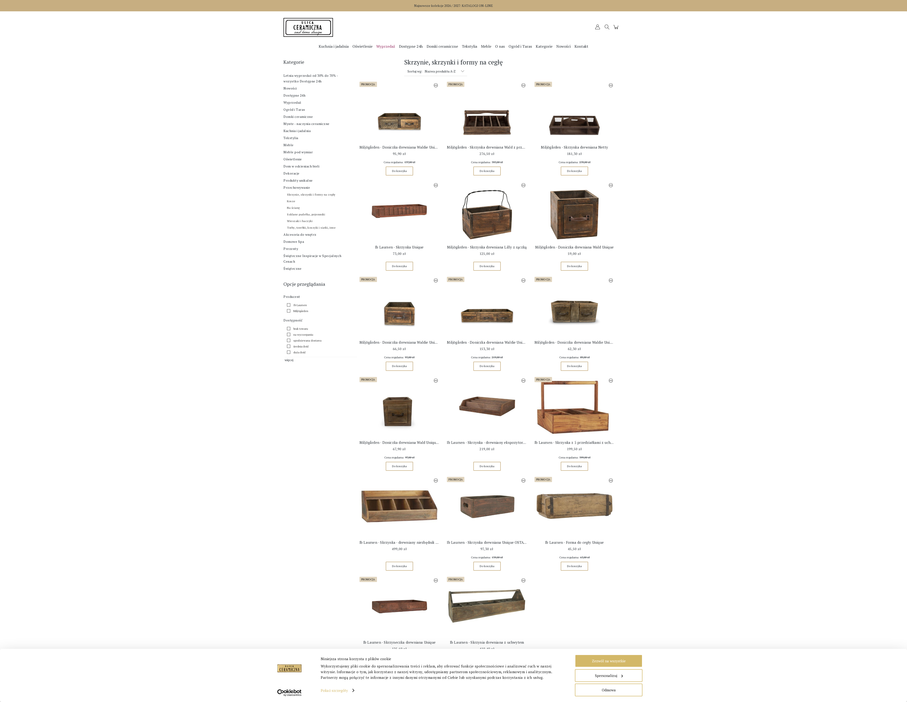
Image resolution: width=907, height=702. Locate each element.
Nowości (290, 88)
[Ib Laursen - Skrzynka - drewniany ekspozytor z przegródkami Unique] (487, 406)
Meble (288, 145)
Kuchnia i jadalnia (297, 130)
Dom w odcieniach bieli (301, 166)
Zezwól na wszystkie (609, 661)
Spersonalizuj (606, 675)
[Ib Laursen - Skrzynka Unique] (399, 211)
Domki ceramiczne (298, 116)
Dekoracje (291, 173)
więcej (289, 360)
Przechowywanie (296, 187)
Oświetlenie (292, 159)
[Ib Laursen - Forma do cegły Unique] (574, 506)
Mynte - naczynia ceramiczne (306, 123)
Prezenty (290, 248)
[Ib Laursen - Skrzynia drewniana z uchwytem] (487, 606)
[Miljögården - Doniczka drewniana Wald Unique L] (399, 406)
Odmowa (609, 690)
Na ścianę (293, 208)
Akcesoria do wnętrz (300, 234)
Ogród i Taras (294, 109)
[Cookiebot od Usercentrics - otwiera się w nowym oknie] (289, 692)
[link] (296, 305)
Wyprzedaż (292, 102)
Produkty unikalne (298, 180)
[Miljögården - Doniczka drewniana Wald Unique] (574, 211)
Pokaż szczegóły (334, 690)
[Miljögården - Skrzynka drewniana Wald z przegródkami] (487, 111)
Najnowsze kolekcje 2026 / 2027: (453, 5)
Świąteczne (292, 268)
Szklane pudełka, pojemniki (306, 214)
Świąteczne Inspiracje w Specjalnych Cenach (312, 258)
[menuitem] (334, 46)
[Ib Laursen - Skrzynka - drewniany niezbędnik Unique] (399, 506)
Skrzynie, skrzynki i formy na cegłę (311, 194)
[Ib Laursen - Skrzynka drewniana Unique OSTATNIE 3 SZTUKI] (487, 506)
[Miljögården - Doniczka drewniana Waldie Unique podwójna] (399, 111)
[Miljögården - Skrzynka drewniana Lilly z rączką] (487, 211)
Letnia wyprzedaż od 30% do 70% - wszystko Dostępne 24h (310, 78)
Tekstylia (290, 138)
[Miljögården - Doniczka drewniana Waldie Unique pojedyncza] (399, 306)
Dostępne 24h (294, 95)
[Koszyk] (616, 29)
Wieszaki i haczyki (299, 221)
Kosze (291, 201)
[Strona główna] (325, 27)
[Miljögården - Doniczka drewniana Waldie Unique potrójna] (487, 306)
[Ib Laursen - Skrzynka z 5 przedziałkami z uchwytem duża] (574, 406)
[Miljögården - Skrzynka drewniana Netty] (574, 111)
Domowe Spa (293, 241)
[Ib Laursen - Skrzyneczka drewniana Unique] (399, 606)
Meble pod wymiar (298, 152)
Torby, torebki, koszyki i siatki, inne (311, 227)
